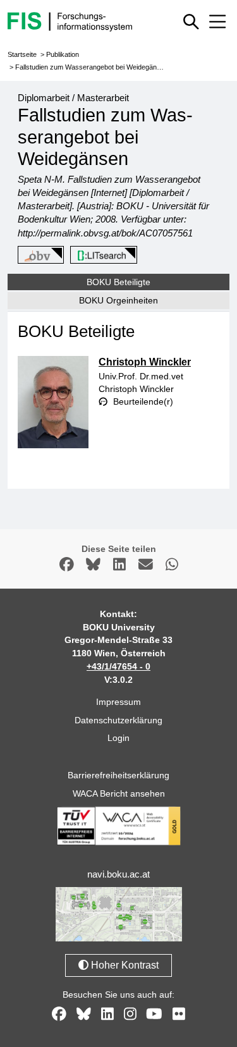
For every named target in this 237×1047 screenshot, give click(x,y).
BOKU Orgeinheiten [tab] (118, 300)
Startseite (22, 54)
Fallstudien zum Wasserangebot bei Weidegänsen (91, 67)
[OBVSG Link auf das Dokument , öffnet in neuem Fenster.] (38, 255)
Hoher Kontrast (123, 965)
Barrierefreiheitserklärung (118, 775)
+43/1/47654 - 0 (118, 666)
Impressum (118, 702)
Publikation (62, 54)
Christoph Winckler (145, 362)
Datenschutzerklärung (118, 720)
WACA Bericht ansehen (119, 793)
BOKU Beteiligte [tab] (118, 282)
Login (118, 738)
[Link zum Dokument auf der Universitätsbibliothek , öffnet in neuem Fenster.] (101, 255)
